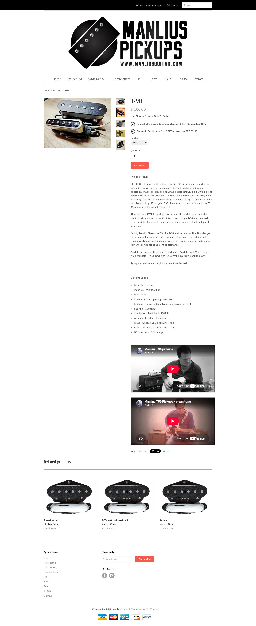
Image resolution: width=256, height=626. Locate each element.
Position (135, 137)
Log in (139, 5)
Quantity (135, 150)
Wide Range (50, 567)
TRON (47, 591)
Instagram (112, 575)
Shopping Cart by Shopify (144, 609)
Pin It (165, 451)
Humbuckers (51, 572)
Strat (46, 581)
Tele (46, 586)
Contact (48, 595)
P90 (46, 576)
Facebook (104, 575)
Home (47, 558)
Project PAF (50, 562)
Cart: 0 (175, 5)
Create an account (153, 5)
